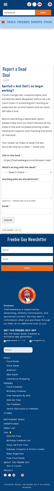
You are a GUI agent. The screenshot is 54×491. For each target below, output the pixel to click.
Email (6, 206)
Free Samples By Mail (18, 395)
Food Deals (13, 361)
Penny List (10, 428)
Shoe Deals (13, 365)
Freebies (8, 383)
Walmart (11, 370)
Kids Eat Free (14, 400)
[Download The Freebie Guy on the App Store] (16, 343)
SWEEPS (36, 22)
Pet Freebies (14, 404)
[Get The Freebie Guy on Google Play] (39, 343)
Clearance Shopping (18, 378)
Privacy (8, 470)
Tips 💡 (18, 230)
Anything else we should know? (20, 179)
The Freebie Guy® (3, 22)
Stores (8, 413)
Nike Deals (12, 374)
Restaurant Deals (14, 419)
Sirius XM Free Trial (17, 445)
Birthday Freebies (16, 391)
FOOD (48, 22)
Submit (8, 220)
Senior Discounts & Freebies (22, 408)
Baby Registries (15, 453)
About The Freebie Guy (17, 462)
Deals (7, 357)
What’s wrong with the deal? (19, 167)
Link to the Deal (12, 155)
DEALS (11, 22)
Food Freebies (14, 386)
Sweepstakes (11, 423)
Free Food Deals (16, 458)
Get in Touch (14, 466)
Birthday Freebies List (19, 440)
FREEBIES (23, 22)
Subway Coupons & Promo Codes (25, 449)
